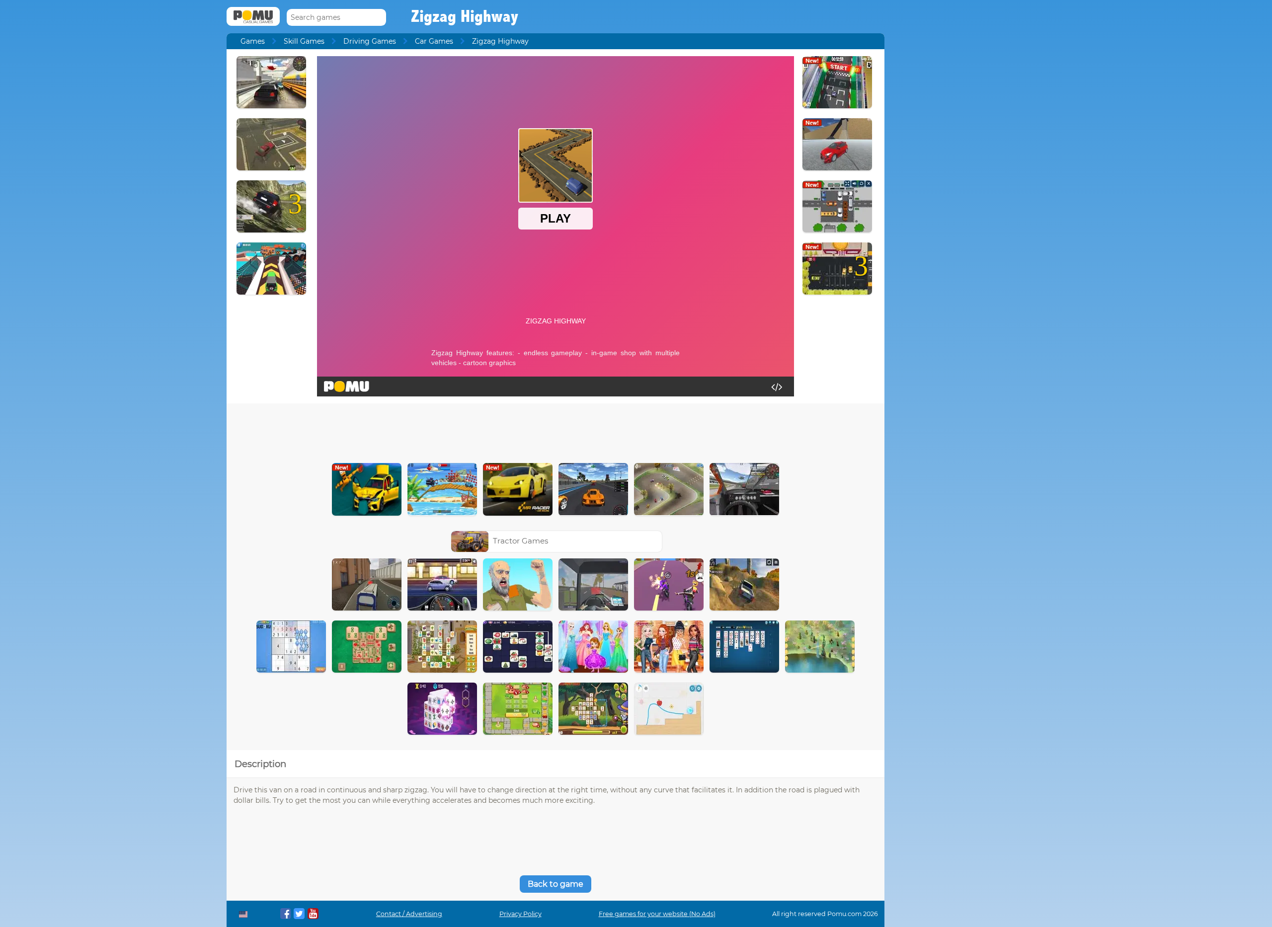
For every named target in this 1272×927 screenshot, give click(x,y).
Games (252, 41)
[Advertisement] (555, 430)
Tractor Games (520, 540)
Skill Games (304, 41)
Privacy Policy (520, 914)
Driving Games (369, 41)
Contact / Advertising (409, 914)
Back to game (555, 884)
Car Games (434, 41)
